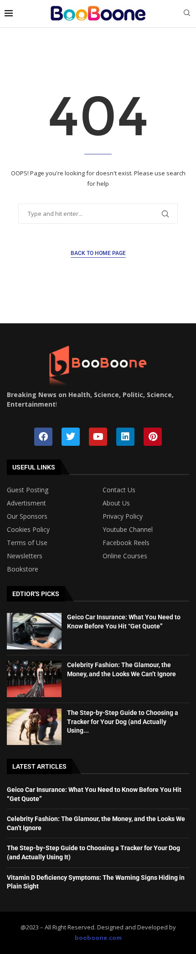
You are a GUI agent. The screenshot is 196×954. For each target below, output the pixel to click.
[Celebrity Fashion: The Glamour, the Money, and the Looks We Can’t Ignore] (34, 679)
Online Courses (125, 556)
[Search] (186, 14)
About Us (116, 503)
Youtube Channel (128, 529)
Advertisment (26, 503)
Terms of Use (27, 543)
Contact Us (119, 490)
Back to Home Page (98, 253)
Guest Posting (27, 490)
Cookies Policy (28, 529)
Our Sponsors (27, 516)
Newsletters (24, 556)
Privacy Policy (123, 516)
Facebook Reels (126, 543)
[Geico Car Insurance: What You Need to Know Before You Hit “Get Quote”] (34, 631)
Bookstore (22, 569)
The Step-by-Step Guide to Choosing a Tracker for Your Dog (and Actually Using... (122, 721)
